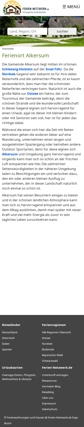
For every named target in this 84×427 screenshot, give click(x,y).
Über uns (47, 398)
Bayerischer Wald (52, 355)
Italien (6, 343)
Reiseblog (48, 392)
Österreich (8, 338)
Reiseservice (49, 380)
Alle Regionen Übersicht (56, 332)
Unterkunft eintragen (55, 375)
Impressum (49, 403)
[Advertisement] (42, 265)
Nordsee (8, 74)
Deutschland (9, 332)
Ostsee (32, 93)
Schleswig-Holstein (17, 69)
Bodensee (48, 349)
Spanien (7, 349)
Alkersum (10, 154)
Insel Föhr (54, 69)
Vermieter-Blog (51, 386)
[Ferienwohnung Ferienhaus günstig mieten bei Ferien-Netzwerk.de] (26, 13)
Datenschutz (49, 409)
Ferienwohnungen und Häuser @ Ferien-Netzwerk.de (39, 417)
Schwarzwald (50, 361)
